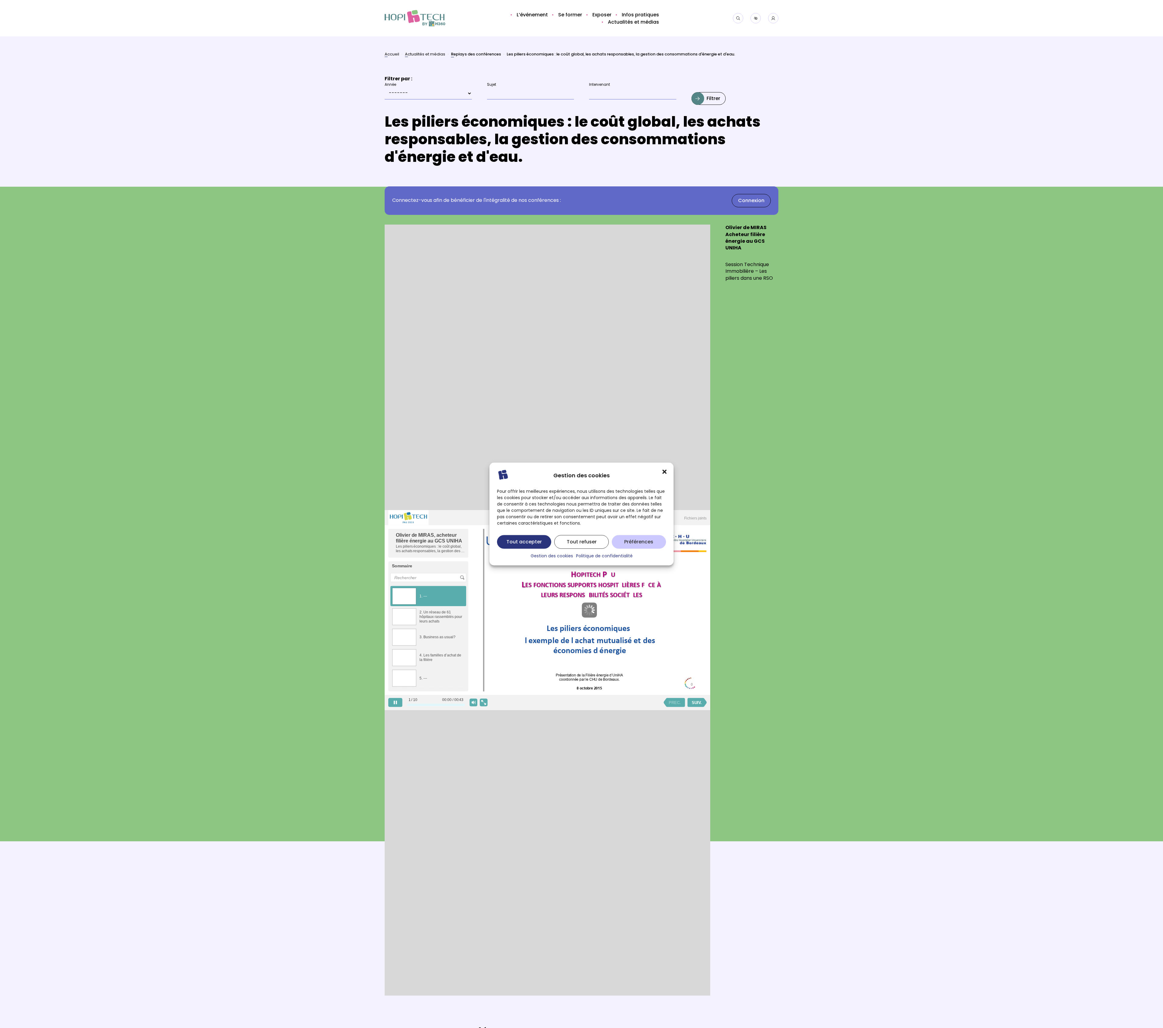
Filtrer (713, 99)
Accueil (392, 54)
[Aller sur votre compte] (773, 18)
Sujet (491, 85)
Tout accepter (524, 542)
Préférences (638, 542)
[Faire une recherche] (738, 18)
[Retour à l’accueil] (415, 18)
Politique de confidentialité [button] (604, 556)
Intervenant (599, 85)
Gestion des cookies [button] (552, 556)
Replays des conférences (476, 55)
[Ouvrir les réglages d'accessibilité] (755, 18)
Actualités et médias (425, 54)
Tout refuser (582, 542)
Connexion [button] (751, 201)
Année (390, 85)
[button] (664, 472)
